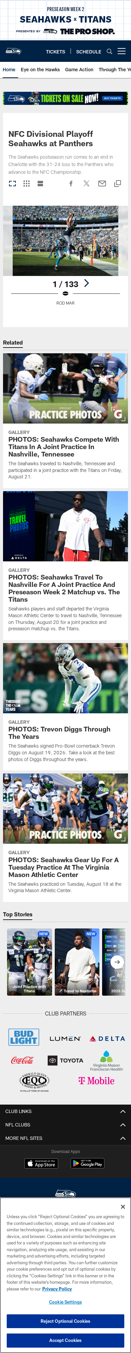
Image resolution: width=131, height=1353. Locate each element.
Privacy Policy (57, 1288)
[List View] (40, 184)
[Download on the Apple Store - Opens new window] (41, 1164)
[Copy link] (118, 184)
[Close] (123, 1206)
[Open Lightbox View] (65, 260)
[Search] (109, 51)
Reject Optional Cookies (66, 1321)
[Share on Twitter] (87, 187)
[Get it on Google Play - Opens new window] (87, 1166)
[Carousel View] (12, 184)
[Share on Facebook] (71, 187)
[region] (65, 1275)
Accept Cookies (65, 1340)
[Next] (86, 283)
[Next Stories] (117, 962)
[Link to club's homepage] (13, 48)
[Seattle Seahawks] (65, 1194)
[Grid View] (26, 184)
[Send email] (102, 187)
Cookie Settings (65, 1302)
